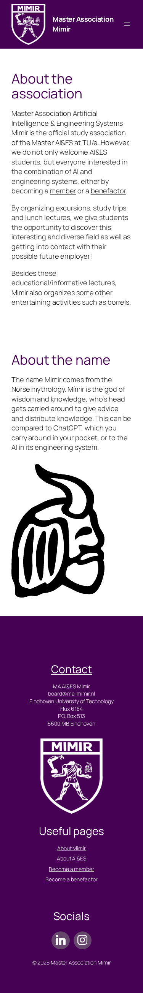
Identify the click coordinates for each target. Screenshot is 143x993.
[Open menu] (127, 24)
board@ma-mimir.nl (71, 693)
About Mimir (71, 848)
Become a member (71, 869)
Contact (71, 669)
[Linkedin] (60, 940)
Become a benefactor (71, 879)
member (63, 190)
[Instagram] (82, 940)
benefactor (108, 190)
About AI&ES (71, 858)
